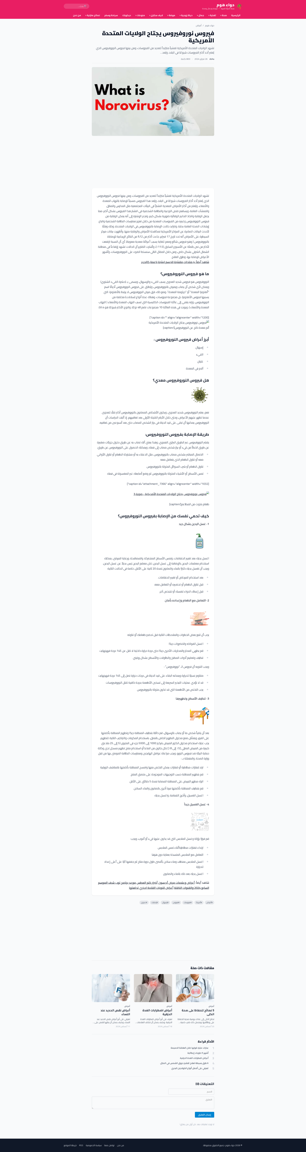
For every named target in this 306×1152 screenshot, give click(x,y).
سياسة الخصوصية (94, 1145)
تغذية (212, 15)
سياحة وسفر (111, 15)
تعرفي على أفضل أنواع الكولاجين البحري (189, 1068)
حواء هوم (209, 25)
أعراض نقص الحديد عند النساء (115, 1012)
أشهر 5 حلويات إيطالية (197, 1052)
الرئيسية (235, 15)
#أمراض (209, 902)
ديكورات (126, 15)
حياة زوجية (186, 15)
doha (211, 59)
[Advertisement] (153, 162)
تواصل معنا (109, 1145)
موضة (171, 15)
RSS (81, 1145)
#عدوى (144, 902)
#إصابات (155, 902)
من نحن (77, 15)
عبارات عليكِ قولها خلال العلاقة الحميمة (189, 1047)
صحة (223, 15)
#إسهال (165, 902)
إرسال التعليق (204, 1115)
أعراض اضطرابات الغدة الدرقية (157, 1012)
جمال (200, 15)
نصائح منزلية (92, 15)
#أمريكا (199, 902)
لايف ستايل (156, 15)
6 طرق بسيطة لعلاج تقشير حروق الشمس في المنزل (184, 1063)
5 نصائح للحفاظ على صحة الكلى (198, 1012)
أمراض (198, 25)
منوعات (140, 15)
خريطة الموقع (70, 1145)
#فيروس (176, 902)
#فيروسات (188, 902)
